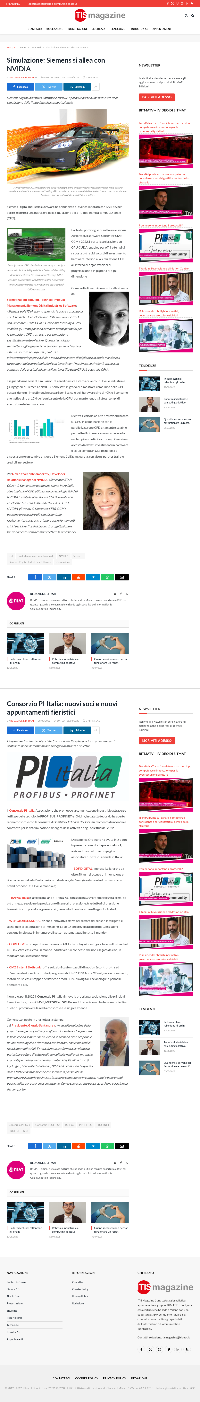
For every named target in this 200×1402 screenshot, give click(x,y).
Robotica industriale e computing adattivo (52, 3)
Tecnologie (117, 29)
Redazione (78, 1303)
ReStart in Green (16, 1282)
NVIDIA (63, 556)
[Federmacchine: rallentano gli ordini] (25, 643)
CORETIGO (17, 944)
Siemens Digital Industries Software (30, 562)
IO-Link (69, 1124)
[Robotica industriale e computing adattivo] (68, 643)
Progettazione (77, 29)
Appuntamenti (162, 29)
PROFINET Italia (19, 1131)
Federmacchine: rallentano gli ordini (26, 660)
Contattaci (78, 1282)
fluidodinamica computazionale (36, 556)
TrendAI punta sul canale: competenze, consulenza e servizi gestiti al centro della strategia (163, 178)
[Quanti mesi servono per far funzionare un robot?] (110, 643)
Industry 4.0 (139, 29)
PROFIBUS (85, 1124)
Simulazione (54, 29)
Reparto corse (14, 1317)
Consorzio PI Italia (19, 1124)
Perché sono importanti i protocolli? (161, 225)
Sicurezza (98, 29)
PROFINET (102, 1124)
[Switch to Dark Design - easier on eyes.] (186, 15)
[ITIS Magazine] (100, 15)
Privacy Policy (80, 1296)
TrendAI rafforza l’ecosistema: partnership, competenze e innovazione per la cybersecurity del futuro (164, 127)
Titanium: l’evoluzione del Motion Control (164, 268)
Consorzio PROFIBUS (47, 1124)
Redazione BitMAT (22, 77)
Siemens (78, 556)
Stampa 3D (35, 29)
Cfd (11, 556)
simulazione (63, 562)
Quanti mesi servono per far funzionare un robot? (111, 660)
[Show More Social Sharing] (96, 87)
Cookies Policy (80, 1289)
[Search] (192, 15)
